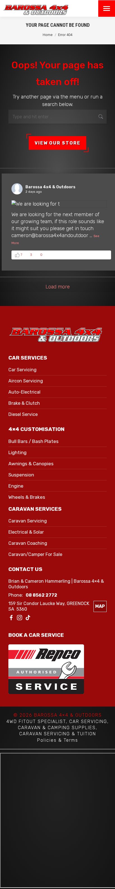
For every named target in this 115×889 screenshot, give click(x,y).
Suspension (21, 475)
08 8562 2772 (41, 595)
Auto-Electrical (24, 392)
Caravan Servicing (27, 521)
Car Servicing (22, 369)
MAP (100, 606)
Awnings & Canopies (31, 463)
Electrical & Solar (26, 532)
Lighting (17, 452)
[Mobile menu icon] (106, 8)
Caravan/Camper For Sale (35, 554)
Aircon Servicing (25, 381)
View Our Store (57, 143)
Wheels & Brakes (26, 497)
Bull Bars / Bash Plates (33, 441)
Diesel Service (23, 414)
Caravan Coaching (27, 543)
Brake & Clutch (24, 403)
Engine (15, 486)
